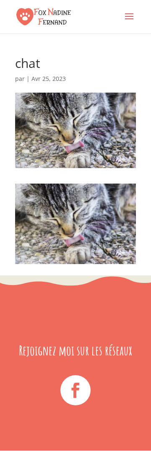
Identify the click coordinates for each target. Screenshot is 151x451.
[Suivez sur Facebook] (75, 390)
